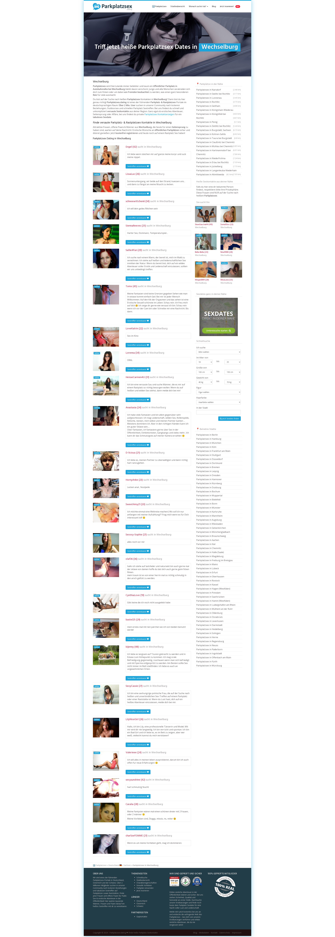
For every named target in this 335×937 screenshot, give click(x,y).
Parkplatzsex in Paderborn (209, 649)
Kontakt (214, 932)
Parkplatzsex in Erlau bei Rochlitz (218, 162)
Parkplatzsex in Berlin (207, 434)
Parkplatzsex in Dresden (208, 475)
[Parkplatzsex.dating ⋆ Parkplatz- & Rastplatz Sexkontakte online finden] (112, 6)
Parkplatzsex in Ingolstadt (209, 653)
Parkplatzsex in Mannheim (209, 515)
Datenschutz (224, 932)
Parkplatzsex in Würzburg (209, 665)
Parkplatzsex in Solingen (208, 633)
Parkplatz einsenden (144, 888)
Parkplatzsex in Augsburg (209, 519)
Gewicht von (202, 377)
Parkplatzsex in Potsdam (208, 592)
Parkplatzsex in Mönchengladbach (213, 532)
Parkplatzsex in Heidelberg (209, 629)
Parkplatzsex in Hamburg (208, 438)
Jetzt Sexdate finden (230, 418)
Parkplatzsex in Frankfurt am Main (213, 451)
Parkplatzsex (101, 865)
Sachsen (127, 865)
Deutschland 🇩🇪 (115, 865)
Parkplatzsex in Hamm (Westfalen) (213, 600)
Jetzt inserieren (142, 890)
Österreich (140, 903)
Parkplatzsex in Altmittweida (214, 174)
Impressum (236, 932)
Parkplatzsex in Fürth (206, 661)
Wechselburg (154, 147)
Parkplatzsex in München (208, 442)
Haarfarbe (201, 397)
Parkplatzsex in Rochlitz (218, 101)
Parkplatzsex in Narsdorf (218, 89)
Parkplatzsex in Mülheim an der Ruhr (214, 608)
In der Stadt (202, 407)
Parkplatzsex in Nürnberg (209, 483)
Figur (198, 387)
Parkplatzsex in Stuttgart (208, 455)
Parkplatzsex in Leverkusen (209, 621)
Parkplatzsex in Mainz (207, 564)
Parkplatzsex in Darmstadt (209, 625)
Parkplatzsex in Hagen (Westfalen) (213, 588)
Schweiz (139, 906)
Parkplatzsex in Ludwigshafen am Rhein (215, 604)
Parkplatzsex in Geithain (218, 105)
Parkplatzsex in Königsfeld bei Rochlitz (218, 116)
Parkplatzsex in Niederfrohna (218, 158)
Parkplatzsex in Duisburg (208, 487)
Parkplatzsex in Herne (207, 637)
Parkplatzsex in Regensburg (210, 641)
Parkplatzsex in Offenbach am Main (213, 657)
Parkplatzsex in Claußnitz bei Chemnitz (218, 142)
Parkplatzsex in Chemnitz (208, 548)
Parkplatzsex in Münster (208, 507)
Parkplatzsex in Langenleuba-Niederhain (218, 171)
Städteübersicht (178, 6)
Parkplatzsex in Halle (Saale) (210, 552)
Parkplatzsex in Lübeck (207, 568)
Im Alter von (202, 357)
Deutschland (141, 901)
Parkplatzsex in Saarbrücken (210, 596)
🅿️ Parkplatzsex (159, 6)
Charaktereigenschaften (146, 882)
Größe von (201, 367)
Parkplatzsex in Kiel (205, 544)
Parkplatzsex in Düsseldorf (209, 459)
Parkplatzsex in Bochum (208, 491)
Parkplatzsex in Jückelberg (218, 166)
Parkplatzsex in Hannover (209, 479)
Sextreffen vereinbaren (137, 166)
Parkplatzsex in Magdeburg (210, 556)
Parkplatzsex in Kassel (207, 584)
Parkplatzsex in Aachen (207, 540)
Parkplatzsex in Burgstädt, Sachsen (218, 130)
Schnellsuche (141, 877)
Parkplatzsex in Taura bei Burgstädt (218, 138)
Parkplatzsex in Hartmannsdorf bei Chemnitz (218, 152)
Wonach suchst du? (198, 6)
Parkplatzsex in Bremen (208, 467)
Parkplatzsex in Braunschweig (211, 536)
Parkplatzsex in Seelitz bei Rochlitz (218, 93)
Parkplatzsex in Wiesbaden (209, 523)
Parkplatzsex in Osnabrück (209, 617)
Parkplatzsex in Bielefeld (208, 499)
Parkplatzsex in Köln (206, 447)
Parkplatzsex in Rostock (208, 580)
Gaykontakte (141, 916)
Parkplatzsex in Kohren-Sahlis (218, 134)
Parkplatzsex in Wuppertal (209, 495)
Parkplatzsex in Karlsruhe (209, 511)
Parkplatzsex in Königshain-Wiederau (218, 110)
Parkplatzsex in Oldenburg (209, 613)
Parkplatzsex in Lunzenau (218, 97)
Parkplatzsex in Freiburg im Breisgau (214, 560)
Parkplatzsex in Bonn (206, 503)
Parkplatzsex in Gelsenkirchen (211, 527)
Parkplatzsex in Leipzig (207, 471)
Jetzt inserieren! (229, 6)
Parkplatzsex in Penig (218, 122)
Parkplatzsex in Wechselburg (145, 865)
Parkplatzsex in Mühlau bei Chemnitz (218, 146)
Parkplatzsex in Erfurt (207, 572)
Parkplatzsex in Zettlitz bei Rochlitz (218, 126)
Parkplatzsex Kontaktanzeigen (159, 114)
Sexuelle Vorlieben (144, 885)
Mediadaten (204, 932)
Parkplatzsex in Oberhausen (210, 576)
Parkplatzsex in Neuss (207, 645)
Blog (214, 6)
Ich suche (200, 347)
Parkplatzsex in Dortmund (209, 463)
